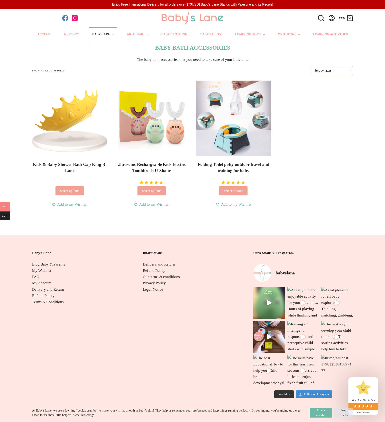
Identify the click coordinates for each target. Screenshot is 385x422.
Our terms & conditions (161, 277)
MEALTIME (135, 34)
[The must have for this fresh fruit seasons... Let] (303, 371)
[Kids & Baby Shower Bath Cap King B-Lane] (69, 118)
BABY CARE (101, 34)
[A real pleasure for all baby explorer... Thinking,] (337, 303)
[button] (70, 204)
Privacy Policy (154, 283)
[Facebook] (65, 18)
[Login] (332, 18)
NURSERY (71, 34)
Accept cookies (321, 413)
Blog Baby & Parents (48, 264)
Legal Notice (153, 289)
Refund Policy (43, 296)
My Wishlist (41, 270)
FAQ (35, 277)
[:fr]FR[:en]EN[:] (43, 17)
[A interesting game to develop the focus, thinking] (269, 337)
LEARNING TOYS (248, 34)
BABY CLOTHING (174, 34)
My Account (41, 283)
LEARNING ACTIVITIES (330, 34)
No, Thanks (343, 413)
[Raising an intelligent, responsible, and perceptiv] (303, 337)
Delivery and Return (48, 289)
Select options (69, 191)
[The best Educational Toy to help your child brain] (269, 371)
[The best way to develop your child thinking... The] (337, 337)
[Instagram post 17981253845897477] (337, 371)
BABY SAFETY (211, 34)
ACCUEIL (44, 34)
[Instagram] (75, 18)
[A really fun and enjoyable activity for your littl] (303, 303)
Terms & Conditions (48, 302)
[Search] (321, 18)
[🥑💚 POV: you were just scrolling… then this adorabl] (269, 303)
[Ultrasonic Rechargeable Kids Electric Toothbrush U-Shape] (151, 118)
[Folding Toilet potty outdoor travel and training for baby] (233, 118)
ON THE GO (287, 34)
